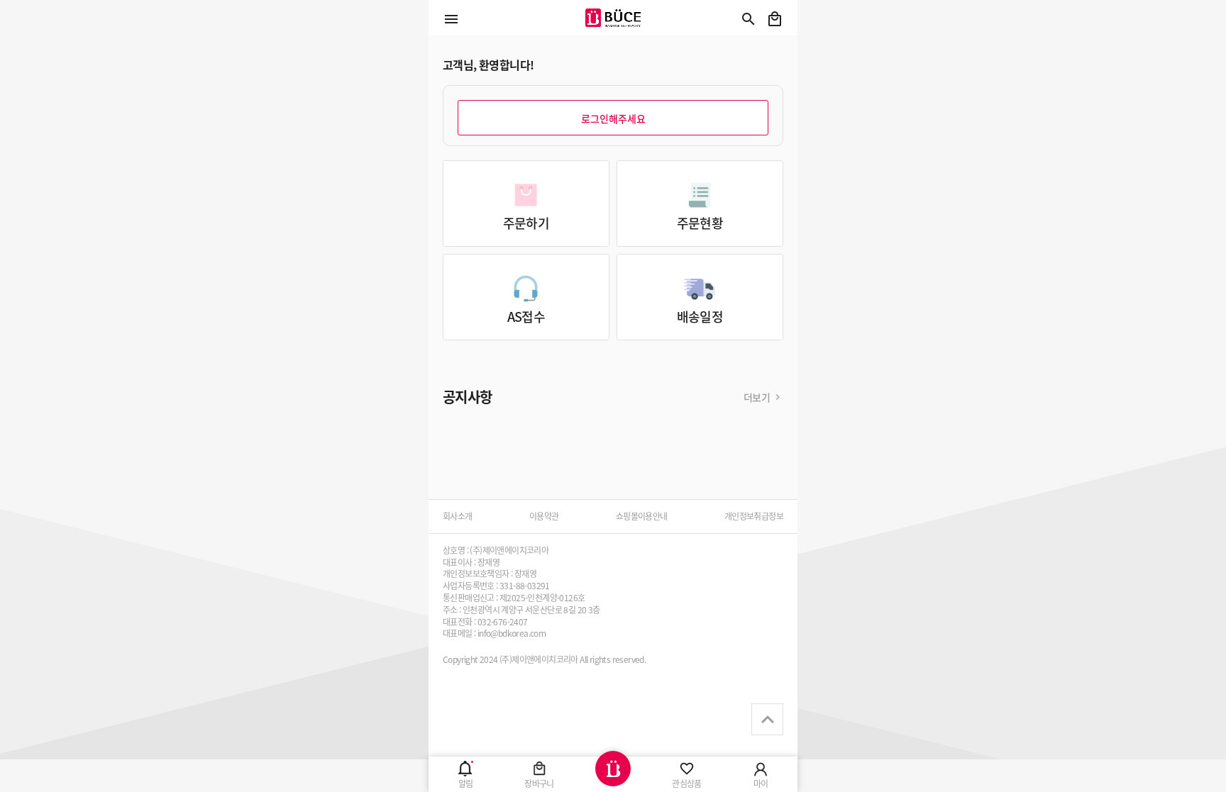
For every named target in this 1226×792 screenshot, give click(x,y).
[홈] (613, 774)
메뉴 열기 (451, 19)
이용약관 (544, 516)
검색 (748, 19)
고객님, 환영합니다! (488, 64)
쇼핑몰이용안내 (642, 516)
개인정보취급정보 (753, 516)
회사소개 (458, 516)
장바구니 (774, 19)
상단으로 (767, 719)
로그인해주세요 (613, 118)
